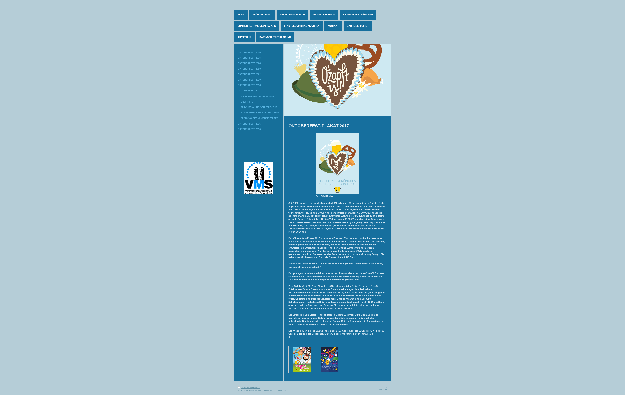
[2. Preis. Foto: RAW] (302, 359)
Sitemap (256, 388)
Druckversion (246, 388)
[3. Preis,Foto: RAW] (329, 359)
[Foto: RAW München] (337, 163)
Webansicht (382, 390)
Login (385, 387)
